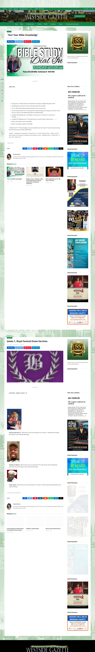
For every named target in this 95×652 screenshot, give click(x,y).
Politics (40, 24)
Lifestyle (53, 24)
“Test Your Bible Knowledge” (14, 179)
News (21, 24)
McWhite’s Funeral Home (32, 528)
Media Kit (16, 8)
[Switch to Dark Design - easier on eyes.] (90, 8)
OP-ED (45, 24)
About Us (5, 8)
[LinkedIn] (2, 90)
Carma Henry (16, 154)
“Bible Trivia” (10, 143)
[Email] (2, 100)
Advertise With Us (79, 16)
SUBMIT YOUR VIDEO (39, 8)
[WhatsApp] (2, 97)
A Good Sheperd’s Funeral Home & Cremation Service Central (15, 529)
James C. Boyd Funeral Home (14, 492)
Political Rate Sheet (24, 8)
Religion (9, 31)
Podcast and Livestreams (72, 24)
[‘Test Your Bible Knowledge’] (35, 60)
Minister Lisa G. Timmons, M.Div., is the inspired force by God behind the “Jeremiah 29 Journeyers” (34, 181)
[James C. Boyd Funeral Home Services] (35, 366)
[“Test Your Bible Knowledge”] (15, 172)
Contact (10, 8)
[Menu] (8, 16)
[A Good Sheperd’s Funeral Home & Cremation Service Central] (15, 521)
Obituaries (9, 337)
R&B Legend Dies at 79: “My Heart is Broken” (53, 179)
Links (31, 8)
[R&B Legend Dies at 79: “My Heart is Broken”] (54, 172)
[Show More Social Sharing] (41, 41)
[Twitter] (2, 86)
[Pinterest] (2, 93)
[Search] (92, 9)
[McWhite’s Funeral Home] (35, 521)
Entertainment (30, 24)
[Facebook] (2, 83)
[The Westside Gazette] (46, 16)
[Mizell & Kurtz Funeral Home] (54, 521)
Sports (60, 24)
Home (16, 24)
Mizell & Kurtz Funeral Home (53, 528)
